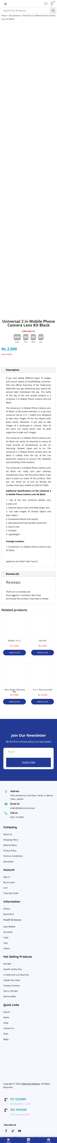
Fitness (6, 908)
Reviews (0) (12, 574)
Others (6, 948)
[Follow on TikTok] (13, 1131)
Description (12, 369)
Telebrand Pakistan (30, 1083)
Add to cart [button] (14, 652)
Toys (5, 943)
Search (6, 1012)
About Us (7, 834)
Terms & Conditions (13, 856)
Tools (5, 937)
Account (48, 1142)
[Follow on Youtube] (19, 1131)
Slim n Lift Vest (10, 991)
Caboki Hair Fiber (11, 980)
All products (14, 16)
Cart (5, 887)
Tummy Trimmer (11, 985)
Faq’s (5, 1033)
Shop (5, 1022)
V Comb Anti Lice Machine (16, 974)
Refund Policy (10, 845)
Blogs (6, 1039)
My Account (9, 882)
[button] (50, 29)
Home (4, 16)
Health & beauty (12, 919)
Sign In (6, 877)
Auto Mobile (9, 926)
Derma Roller (9, 996)
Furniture (8, 932)
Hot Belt (7, 963)
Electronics (8, 914)
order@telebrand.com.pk (22, 808)
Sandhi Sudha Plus (12, 969)
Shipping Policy (10, 839)
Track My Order (11, 893)
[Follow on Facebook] (6, 1131)
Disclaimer (8, 861)
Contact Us (8, 1028)
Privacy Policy (10, 850)
